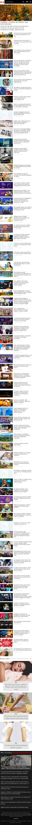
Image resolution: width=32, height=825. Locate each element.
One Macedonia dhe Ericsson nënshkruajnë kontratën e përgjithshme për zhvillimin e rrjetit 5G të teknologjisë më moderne (23, 596)
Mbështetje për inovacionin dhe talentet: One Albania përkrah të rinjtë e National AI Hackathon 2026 (22, 553)
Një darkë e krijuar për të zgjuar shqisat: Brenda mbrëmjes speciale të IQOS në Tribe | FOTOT (22, 587)
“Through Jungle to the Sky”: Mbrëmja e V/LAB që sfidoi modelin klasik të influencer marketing (21, 393)
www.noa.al (4, 812)
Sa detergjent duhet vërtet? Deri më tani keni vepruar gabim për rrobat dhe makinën (22, 561)
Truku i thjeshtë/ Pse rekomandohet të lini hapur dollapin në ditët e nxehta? (21, 310)
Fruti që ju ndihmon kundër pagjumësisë (21, 444)
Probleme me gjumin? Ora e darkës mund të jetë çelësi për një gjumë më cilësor (22, 604)
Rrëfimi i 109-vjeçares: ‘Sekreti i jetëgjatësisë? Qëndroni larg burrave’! (22, 506)
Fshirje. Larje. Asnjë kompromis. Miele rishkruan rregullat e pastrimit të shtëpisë (22, 122)
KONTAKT (16, 818)
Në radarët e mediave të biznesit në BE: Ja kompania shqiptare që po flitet (22, 89)
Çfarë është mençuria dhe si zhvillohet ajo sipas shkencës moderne (21, 463)
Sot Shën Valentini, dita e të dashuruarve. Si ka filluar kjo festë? (21, 641)
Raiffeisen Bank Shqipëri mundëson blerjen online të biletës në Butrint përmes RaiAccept (21, 150)
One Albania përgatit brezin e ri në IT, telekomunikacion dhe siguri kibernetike (23, 357)
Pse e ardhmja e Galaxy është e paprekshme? (22, 622)
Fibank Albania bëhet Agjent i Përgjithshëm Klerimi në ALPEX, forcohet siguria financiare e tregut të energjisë (22, 632)
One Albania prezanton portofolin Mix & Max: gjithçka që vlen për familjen (22, 498)
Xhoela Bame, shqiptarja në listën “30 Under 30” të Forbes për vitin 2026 (22, 472)
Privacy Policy (19, 822)
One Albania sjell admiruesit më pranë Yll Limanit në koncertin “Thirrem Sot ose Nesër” (22, 320)
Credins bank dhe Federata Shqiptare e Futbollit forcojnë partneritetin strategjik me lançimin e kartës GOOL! (21, 328)
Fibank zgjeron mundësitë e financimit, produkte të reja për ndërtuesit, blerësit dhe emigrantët (22, 436)
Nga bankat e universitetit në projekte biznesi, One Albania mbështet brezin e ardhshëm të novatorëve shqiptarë (22, 375)
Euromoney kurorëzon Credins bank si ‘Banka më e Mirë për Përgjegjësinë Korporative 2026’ (22, 184)
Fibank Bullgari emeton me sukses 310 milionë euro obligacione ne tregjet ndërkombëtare (21, 410)
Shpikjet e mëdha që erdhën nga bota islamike (14, 23)
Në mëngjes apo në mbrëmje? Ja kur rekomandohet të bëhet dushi (23, 649)
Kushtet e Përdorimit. (27, 814)
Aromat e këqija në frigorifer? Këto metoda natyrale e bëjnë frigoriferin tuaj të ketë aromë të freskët (23, 544)
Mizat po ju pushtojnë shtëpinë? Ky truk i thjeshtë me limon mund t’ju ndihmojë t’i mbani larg (22, 106)
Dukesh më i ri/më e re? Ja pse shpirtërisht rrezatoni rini (22, 523)
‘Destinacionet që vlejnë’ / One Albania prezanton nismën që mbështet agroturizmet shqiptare (22, 192)
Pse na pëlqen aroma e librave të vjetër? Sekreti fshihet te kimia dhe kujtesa (22, 51)
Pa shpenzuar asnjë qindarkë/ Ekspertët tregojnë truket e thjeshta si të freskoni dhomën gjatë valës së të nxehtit (22, 236)
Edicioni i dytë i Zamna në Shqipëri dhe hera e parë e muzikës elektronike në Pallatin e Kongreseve (22, 384)
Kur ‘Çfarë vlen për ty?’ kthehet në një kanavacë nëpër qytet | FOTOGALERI (22, 227)
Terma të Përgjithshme (12, 821)
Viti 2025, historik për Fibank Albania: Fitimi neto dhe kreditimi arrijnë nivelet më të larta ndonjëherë (22, 427)
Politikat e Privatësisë (22, 821)
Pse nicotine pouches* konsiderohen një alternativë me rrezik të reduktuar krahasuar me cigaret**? (22, 274)
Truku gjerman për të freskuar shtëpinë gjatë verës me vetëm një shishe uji (22, 264)
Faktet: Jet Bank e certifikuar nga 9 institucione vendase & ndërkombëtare (22, 481)
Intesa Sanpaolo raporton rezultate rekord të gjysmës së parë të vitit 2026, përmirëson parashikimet (22, 141)
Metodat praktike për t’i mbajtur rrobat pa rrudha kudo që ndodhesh (22, 454)
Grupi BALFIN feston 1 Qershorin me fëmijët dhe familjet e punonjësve (22, 337)
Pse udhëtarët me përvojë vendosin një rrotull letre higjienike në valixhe (22, 175)
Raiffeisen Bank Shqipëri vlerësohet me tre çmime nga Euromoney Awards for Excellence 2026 (21, 218)
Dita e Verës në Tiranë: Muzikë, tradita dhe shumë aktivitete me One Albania (22, 577)
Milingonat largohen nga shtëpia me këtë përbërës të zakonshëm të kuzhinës (22, 167)
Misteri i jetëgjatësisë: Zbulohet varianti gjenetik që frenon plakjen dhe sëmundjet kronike (23, 292)
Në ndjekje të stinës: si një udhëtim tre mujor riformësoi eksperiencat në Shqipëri (21, 490)
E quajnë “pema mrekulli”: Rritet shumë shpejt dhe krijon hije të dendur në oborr (22, 569)
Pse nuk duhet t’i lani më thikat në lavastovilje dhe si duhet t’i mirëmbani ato (23, 81)
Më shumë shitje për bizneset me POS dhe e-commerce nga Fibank (22, 366)
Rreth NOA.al (3, 821)
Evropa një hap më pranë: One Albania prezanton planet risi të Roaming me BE (22, 419)
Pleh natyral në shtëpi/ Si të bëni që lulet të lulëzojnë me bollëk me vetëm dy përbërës (22, 515)
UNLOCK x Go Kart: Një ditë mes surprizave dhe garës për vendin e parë (22, 245)
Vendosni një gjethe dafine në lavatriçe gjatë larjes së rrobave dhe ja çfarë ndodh (22, 113)
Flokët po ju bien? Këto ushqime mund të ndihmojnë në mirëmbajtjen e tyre (22, 98)
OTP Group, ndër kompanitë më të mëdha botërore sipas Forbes (22, 253)
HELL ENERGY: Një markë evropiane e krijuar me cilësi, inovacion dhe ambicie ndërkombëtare (21, 283)
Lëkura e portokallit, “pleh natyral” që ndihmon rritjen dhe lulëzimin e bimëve (22, 401)
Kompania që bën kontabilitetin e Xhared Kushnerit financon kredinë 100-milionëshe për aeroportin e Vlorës (22, 200)
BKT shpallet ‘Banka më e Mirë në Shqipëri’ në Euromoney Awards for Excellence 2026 (22, 209)
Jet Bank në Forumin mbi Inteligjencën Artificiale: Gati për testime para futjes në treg (22, 615)
